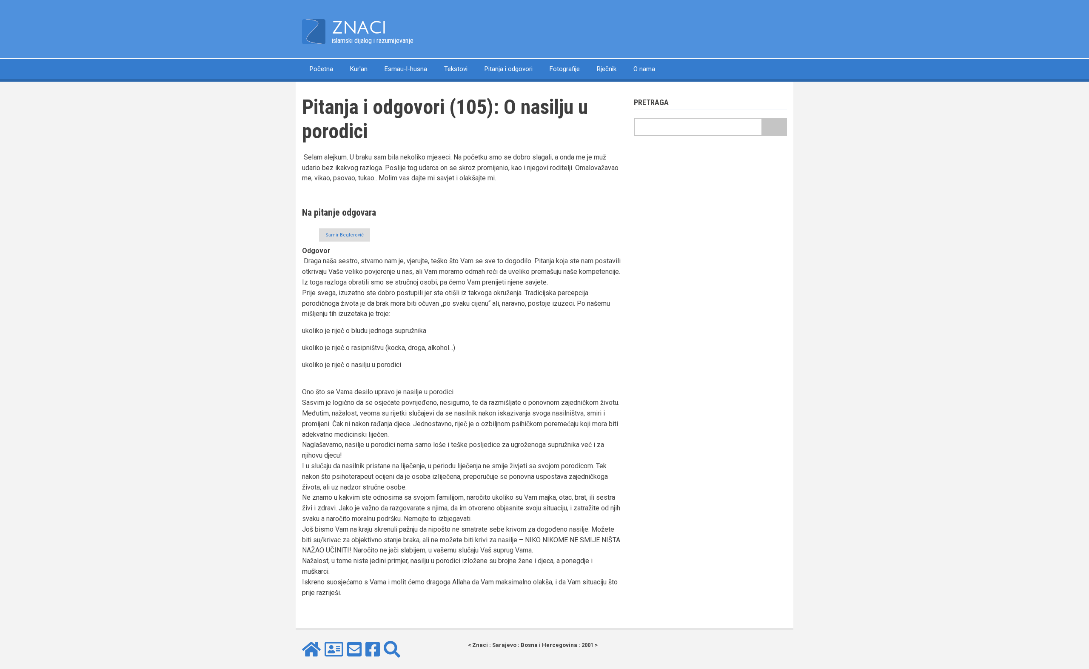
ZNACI (359, 27)
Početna (321, 69)
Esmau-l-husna (406, 69)
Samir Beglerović (344, 235)
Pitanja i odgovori (509, 69)
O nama (644, 69)
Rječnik (606, 69)
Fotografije (565, 69)
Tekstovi (456, 69)
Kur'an (359, 69)
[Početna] (313, 31)
